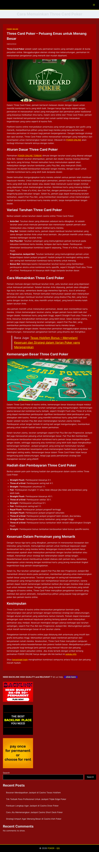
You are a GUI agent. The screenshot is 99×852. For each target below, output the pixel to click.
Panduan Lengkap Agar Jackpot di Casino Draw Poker (32, 806)
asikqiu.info (70, 654)
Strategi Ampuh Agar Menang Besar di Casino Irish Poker (33, 819)
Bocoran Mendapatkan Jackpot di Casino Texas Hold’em (33, 792)
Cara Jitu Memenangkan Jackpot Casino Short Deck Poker (34, 812)
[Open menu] (94, 5)
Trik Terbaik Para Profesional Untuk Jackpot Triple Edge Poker (36, 799)
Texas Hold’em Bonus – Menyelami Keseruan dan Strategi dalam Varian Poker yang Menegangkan (47, 342)
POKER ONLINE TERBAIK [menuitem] (30, 155)
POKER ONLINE (12, 29)
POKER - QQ (54, 848)
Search (6, 773)
